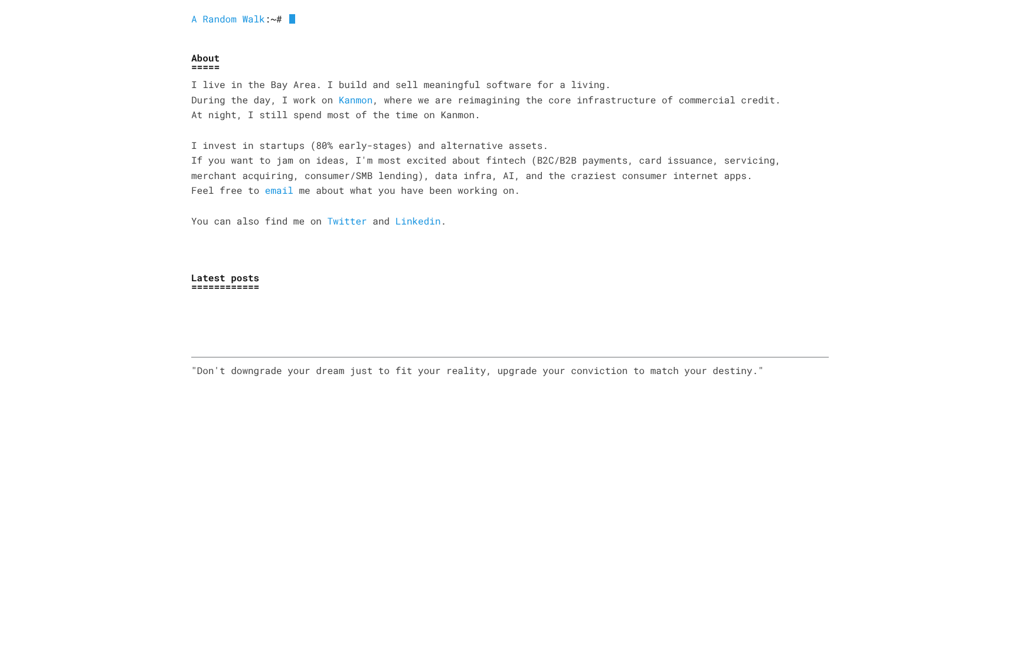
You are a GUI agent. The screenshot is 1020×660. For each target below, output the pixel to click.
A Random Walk (228, 19)
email (279, 190)
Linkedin (418, 221)
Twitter (347, 221)
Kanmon (356, 100)
